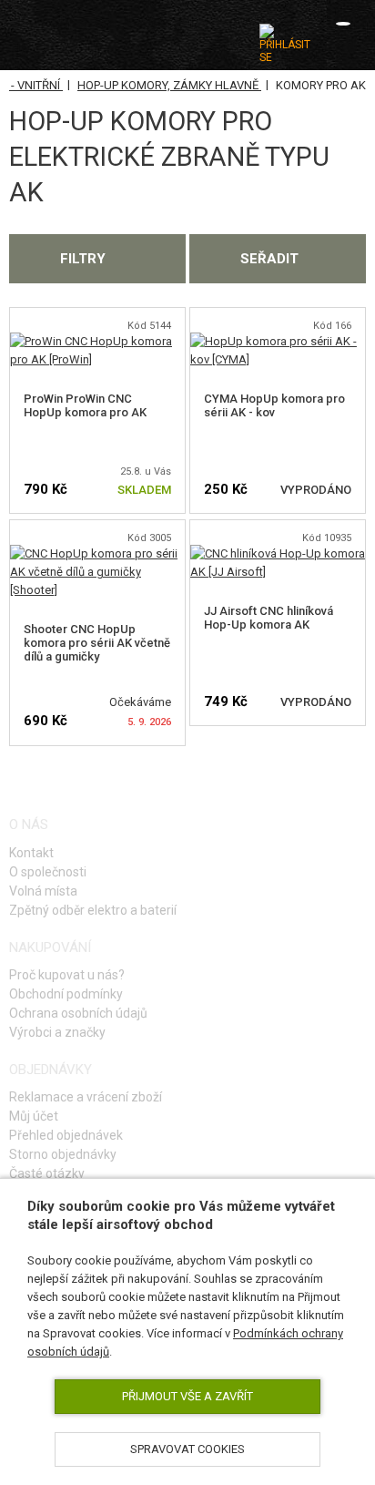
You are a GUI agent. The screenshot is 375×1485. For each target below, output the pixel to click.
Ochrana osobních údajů (78, 1013)
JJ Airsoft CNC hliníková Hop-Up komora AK (268, 617)
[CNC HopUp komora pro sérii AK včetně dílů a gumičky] (97, 553)
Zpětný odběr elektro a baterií (93, 910)
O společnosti (47, 872)
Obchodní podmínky (66, 994)
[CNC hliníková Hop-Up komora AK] (277, 553)
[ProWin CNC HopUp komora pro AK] (97, 341)
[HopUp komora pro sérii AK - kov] (277, 341)
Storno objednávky (63, 1154)
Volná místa (43, 891)
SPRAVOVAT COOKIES (187, 1449)
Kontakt (31, 852)
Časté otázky (47, 1173)
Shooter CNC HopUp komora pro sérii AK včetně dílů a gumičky (97, 642)
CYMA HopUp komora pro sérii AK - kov (274, 405)
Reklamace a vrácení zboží (85, 1097)
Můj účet (33, 1116)
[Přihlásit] (285, 43)
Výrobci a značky (57, 1032)
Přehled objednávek (66, 1135)
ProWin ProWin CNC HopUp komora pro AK (85, 405)
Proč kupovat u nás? (67, 975)
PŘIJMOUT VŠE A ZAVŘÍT (187, 1396)
